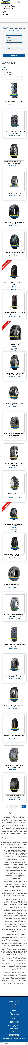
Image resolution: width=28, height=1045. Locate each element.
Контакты (14, 1007)
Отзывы (14, 1004)
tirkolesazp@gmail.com (14, 1026)
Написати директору (14, 1035)
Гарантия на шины (14, 1016)
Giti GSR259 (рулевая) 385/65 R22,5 (14, 584)
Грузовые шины (14, 1013)
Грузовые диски (14, 1014)
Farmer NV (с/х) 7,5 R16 (15, 494)
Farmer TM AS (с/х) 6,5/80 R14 (14, 101)
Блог (14, 1006)
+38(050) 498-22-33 (14, 1021)
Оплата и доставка (14, 1001)
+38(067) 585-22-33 (14, 1022)
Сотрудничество (14, 1003)
